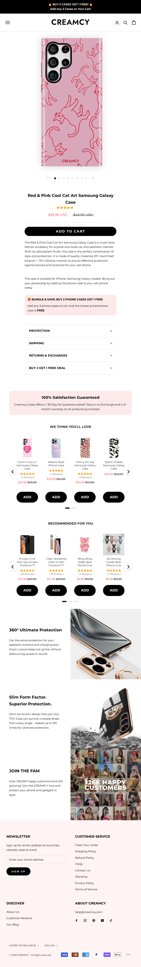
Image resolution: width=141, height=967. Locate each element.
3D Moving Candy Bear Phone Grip (113, 562)
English (50, 945)
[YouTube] (102, 920)
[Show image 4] (68, 178)
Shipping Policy (85, 851)
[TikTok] (111, 920)
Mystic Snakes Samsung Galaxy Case (113, 465)
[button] (65, 207)
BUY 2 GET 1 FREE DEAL (47, 368)
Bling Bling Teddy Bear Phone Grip (85, 562)
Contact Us (82, 870)
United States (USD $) (22, 945)
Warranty (81, 876)
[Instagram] (85, 920)
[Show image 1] (55, 178)
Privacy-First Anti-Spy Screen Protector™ (27, 562)
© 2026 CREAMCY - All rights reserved (30, 955)
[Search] (125, 22)
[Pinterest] (93, 920)
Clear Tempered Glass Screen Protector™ (56, 562)
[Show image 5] (73, 178)
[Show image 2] (59, 178)
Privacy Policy (84, 883)
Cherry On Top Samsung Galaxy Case (85, 465)
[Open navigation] (8, 22)
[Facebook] (76, 920)
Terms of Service (86, 889)
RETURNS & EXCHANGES (48, 355)
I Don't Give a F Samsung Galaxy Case (27, 465)
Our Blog (12, 924)
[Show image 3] (64, 178)
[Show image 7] (81, 178)
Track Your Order (86, 845)
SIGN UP (18, 871)
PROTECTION (39, 330)
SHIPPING (36, 343)
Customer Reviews (19, 918)
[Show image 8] (86, 178)
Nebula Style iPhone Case (56, 463)
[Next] (93, 178)
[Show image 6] (77, 178)
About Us (12, 912)
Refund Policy (84, 857)
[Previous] (47, 178)
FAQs (79, 864)
